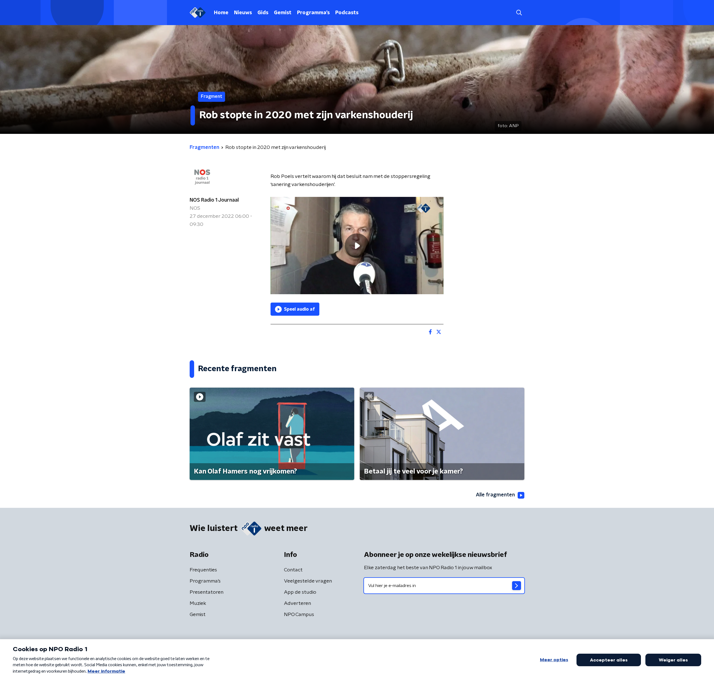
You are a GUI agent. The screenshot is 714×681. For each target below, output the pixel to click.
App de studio (300, 592)
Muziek (198, 603)
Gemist (282, 12)
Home (221, 12)
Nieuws (243, 12)
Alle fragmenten (495, 495)
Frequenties (203, 570)
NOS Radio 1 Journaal (214, 200)
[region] (357, 245)
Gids (262, 12)
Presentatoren (206, 592)
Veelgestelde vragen (308, 581)
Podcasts (346, 12)
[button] (518, 13)
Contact (293, 570)
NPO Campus (299, 614)
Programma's (313, 12)
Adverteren (297, 603)
